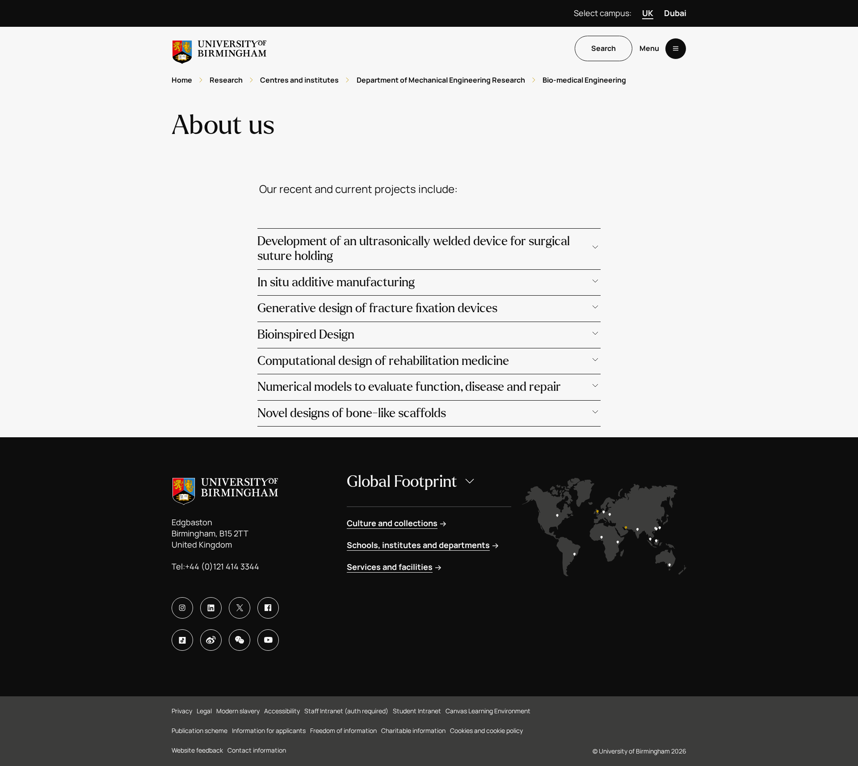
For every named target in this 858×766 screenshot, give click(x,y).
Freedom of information (343, 730)
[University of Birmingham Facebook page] (268, 608)
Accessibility (282, 711)
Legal (204, 711)
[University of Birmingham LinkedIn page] (211, 608)
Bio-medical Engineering (584, 80)
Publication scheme (199, 730)
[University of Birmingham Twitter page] (239, 608)
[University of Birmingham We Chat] (239, 640)
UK (647, 13)
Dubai (675, 13)
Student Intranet (417, 711)
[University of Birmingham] (219, 48)
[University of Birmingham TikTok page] (182, 640)
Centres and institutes (299, 80)
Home (182, 80)
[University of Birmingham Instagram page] (182, 608)
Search (603, 49)
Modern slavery (238, 711)
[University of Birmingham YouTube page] (268, 640)
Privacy (182, 711)
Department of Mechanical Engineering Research (441, 80)
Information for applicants (269, 730)
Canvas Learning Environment (488, 711)
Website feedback (197, 750)
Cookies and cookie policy (486, 730)
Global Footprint (402, 481)
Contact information (256, 750)
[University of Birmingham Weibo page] (211, 640)
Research (226, 80)
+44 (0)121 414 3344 (222, 566)
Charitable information (413, 730)
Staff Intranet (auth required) (346, 711)
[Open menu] (675, 48)
